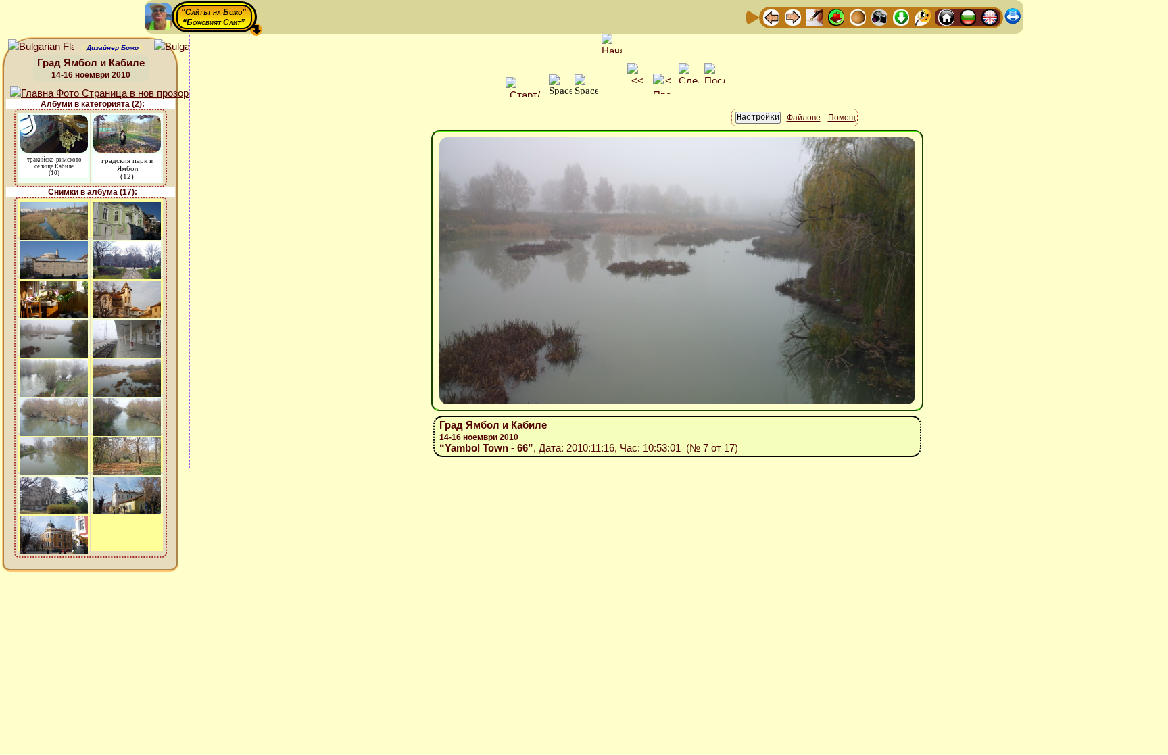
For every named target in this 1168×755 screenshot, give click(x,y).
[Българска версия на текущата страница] (187, 47)
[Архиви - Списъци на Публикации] (814, 16)
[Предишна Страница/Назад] (771, 16)
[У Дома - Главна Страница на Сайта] (946, 16)
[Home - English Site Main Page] (989, 16)
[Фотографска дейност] (879, 16)
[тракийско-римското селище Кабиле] (54, 121)
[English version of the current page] (41, 47)
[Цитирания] (836, 16)
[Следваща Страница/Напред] (793, 16)
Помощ (842, 117)
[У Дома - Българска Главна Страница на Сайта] (968, 16)
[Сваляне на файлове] (901, 16)
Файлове (804, 117)
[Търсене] (923, 16)
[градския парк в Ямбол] (127, 121)
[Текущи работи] (858, 16)
